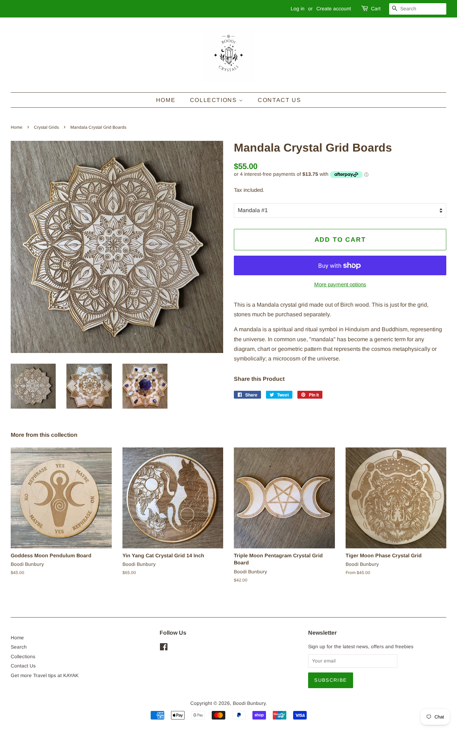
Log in (298, 8)
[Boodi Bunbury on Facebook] (164, 648)
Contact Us (279, 100)
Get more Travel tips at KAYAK (45, 675)
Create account (333, 8)
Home (165, 100)
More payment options (340, 284)
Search (19, 647)
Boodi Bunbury (249, 703)
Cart (376, 8)
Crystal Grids (46, 127)
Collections (214, 100)
